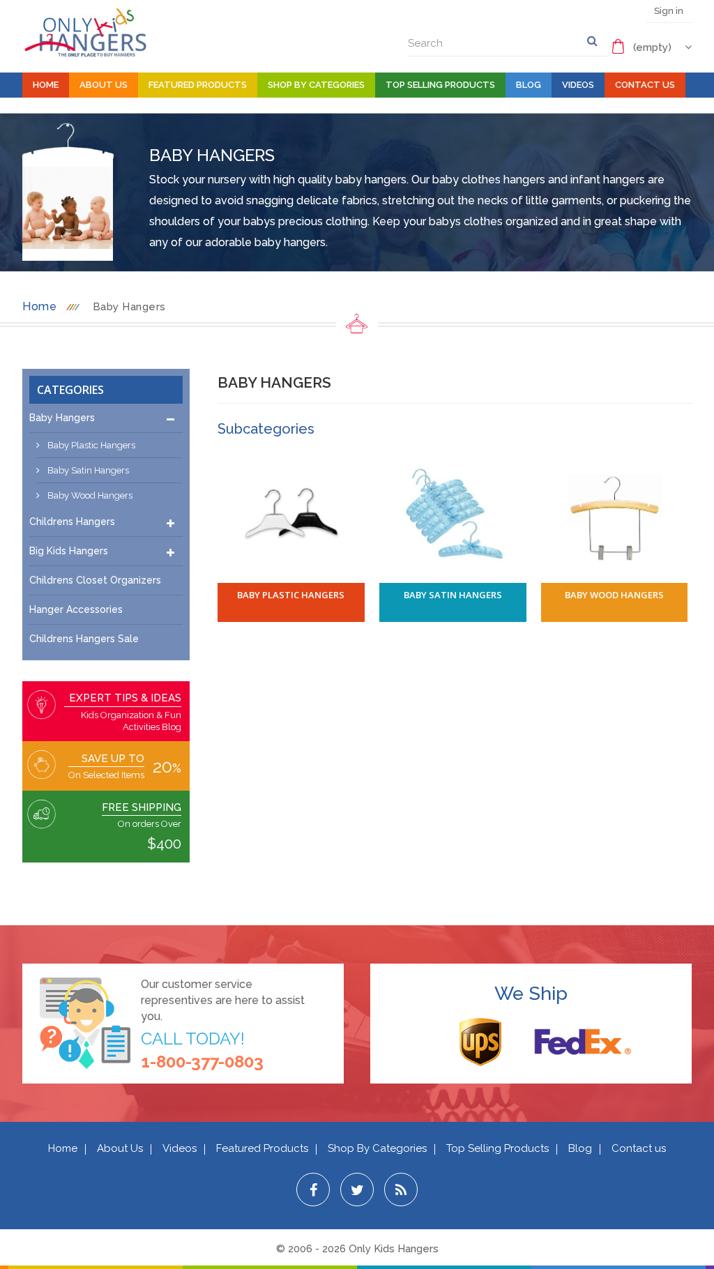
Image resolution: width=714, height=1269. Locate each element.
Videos (578, 84)
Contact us (639, 1148)
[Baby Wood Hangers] (614, 517)
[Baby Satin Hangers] (452, 517)
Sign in (668, 11)
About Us (103, 84)
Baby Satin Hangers (87, 470)
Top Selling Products (440, 84)
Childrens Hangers (72, 521)
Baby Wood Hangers (88, 495)
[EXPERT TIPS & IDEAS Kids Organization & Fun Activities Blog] (44, 698)
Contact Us (645, 84)
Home (46, 84)
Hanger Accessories (76, 609)
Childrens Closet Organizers (95, 580)
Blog (528, 84)
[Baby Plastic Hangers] (291, 517)
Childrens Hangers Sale (84, 638)
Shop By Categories (316, 84)
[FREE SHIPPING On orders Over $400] (44, 807)
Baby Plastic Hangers (90, 445)
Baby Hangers (62, 417)
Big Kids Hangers (68, 550)
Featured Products (198, 84)
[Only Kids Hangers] (85, 32)
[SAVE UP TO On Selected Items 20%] (44, 758)
